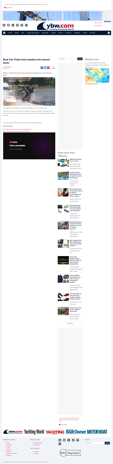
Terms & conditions (29, 462)
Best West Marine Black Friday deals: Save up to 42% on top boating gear (75, 208)
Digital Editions (98, 25)
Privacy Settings (45, 462)
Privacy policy (38, 462)
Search (80, 59)
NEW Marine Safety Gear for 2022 (75, 160)
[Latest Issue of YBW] (107, 21)
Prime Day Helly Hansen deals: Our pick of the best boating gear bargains (75, 278)
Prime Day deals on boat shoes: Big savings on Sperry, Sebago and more (75, 296)
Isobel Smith (7, 67)
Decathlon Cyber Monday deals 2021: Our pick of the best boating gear (76, 175)
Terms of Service (40, 4)
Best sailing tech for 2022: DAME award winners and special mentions (76, 242)
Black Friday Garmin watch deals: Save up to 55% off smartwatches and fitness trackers (76, 192)
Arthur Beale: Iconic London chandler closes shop (75, 309)
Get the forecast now (91, 84)
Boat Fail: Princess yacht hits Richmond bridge (16, 131)
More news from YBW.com (66, 154)
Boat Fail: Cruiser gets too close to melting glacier (17, 129)
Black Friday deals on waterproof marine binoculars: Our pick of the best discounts (76, 225)
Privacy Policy (31, 4)
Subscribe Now (98, 22)
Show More (9, 7)
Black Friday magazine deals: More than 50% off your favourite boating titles (75, 260)
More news (70, 323)
